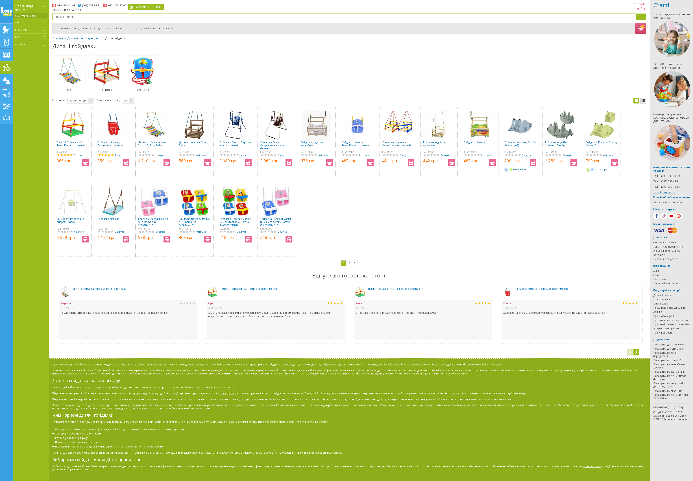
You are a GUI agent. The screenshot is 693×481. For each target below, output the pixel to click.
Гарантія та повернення (668, 246)
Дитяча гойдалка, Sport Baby (193, 144)
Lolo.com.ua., (592, 466)
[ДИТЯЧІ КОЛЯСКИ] (6, 29)
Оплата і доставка (664, 242)
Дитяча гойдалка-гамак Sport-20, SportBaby (152, 144)
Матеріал (19, 44)
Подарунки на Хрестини (667, 390)
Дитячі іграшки (662, 295)
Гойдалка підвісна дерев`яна (312, 144)
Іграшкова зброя (663, 316)
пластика (316, 399)
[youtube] (671, 216)
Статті (133, 28)
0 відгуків (201, 155)
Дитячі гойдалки (27, 15)
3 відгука (78, 155)
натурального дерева (340, 399)
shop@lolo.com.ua (664, 192)
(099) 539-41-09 (66, 5)
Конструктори (662, 299)
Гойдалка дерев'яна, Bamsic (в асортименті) (396, 144)
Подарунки (63, 28)
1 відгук (119, 155)
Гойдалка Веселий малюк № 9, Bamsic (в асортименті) (194, 221)
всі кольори (519, 169)
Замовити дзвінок (148, 7)
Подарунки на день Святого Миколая (670, 366)
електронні (228, 393)
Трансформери (662, 332)
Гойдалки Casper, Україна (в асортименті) (235, 144)
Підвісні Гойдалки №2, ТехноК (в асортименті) (71, 144)
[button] (636, 352)
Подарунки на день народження (665, 354)
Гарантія (89, 28)
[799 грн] (506, 170)
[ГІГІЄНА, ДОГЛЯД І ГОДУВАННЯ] (6, 105)
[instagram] (678, 216)
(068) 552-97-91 (91, 5)
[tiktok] (664, 216)
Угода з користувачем (667, 250)
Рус (675, 407)
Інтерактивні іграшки (666, 328)
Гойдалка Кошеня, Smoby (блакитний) (520, 144)
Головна (57, 38)
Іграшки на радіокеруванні (669, 307)
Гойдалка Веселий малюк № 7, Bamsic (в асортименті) (153, 221)
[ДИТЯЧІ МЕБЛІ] (6, 55)
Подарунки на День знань (669, 371)
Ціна (16, 22)
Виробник (20, 29)
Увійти (641, 8)
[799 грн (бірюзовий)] (592, 170)
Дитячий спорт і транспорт (24, 7)
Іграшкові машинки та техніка (671, 324)
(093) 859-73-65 (117, 5)
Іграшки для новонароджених (671, 320)
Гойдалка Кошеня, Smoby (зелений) (601, 144)
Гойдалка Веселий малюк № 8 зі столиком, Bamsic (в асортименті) (235, 221)
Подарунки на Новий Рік (668, 360)
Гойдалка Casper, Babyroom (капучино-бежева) (273, 145)
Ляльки (657, 312)
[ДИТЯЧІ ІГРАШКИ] (6, 80)
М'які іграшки (661, 303)
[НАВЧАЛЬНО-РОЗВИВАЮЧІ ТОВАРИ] (6, 93)
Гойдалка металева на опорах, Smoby (70, 220)
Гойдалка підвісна (474, 142)
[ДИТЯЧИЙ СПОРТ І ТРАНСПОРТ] (6, 67)
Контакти (166, 28)
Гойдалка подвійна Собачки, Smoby (556, 144)
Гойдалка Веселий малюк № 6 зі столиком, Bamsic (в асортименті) (275, 221)
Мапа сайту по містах (666, 283)
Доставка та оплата (112, 28)
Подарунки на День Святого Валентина (670, 396)
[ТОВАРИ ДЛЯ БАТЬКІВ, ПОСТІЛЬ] (6, 118)
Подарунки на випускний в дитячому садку (669, 385)
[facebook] (656, 216)
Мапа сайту (660, 279)
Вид (16, 37)
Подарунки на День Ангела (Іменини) (669, 377)
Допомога (148, 28)
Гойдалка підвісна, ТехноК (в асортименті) (111, 144)
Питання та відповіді (666, 259)
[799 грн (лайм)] (511, 170)
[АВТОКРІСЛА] (6, 42)
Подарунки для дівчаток (668, 348)
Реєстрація (638, 4)
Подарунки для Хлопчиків (668, 344)
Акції (76, 28)
